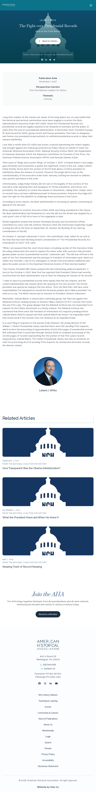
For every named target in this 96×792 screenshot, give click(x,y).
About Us (48, 724)
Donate (48, 748)
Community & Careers (48, 713)
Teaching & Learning (48, 701)
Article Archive (36, 55)
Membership (48, 730)
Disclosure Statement (48, 766)
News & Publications (48, 719)
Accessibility (48, 760)
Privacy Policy (48, 754)
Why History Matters (48, 695)
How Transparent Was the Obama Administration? (31, 468)
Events (48, 707)
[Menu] (91, 5)
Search (48, 742)
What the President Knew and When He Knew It (30, 517)
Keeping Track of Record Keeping (22, 566)
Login (48, 736)
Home (25, 55)
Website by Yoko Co (48, 787)
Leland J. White (48, 20)
